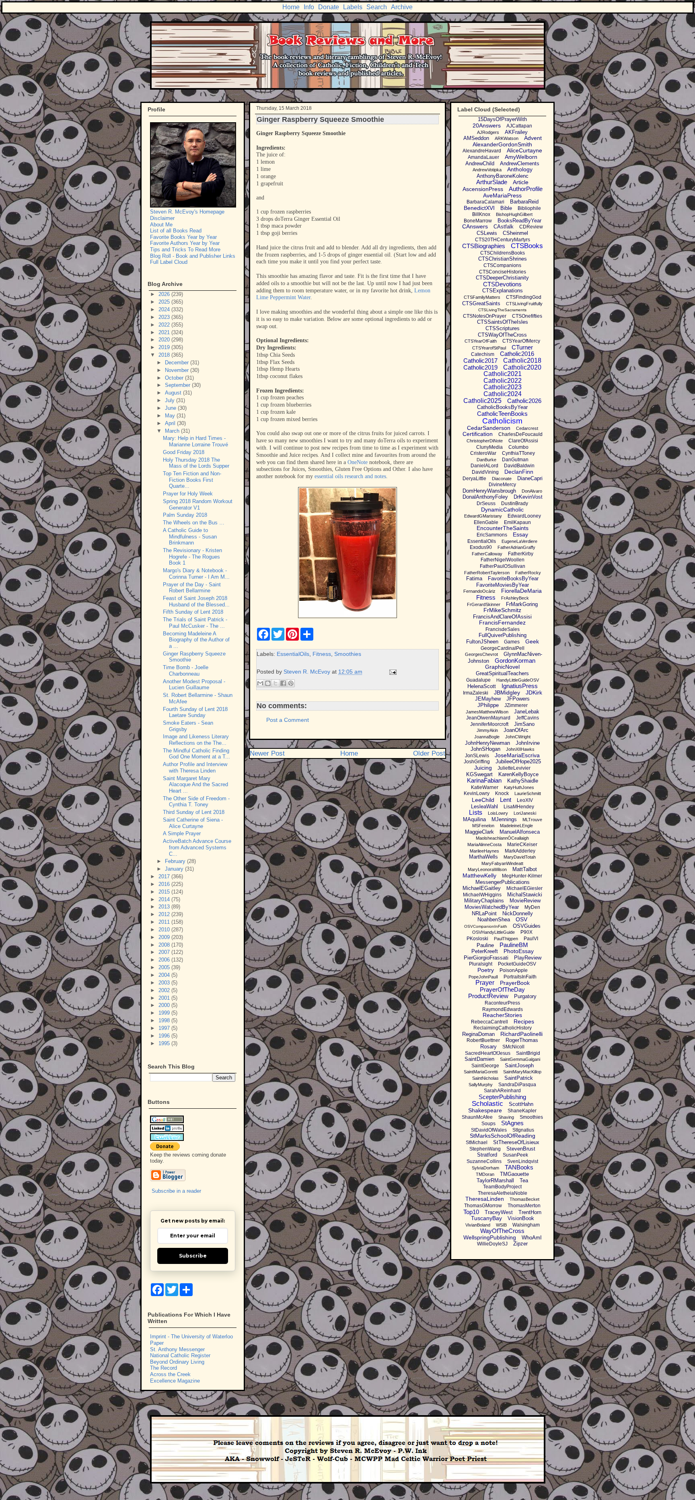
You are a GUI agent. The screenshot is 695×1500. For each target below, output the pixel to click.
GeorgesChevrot (481, 654)
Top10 (471, 1211)
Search (376, 7)
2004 (164, 975)
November (177, 370)
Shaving (506, 1117)
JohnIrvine (528, 743)
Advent (533, 138)
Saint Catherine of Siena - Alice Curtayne (193, 823)
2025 (164, 302)
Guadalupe (478, 680)
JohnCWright (518, 736)
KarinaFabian (484, 780)
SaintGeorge (485, 1065)
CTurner (522, 347)
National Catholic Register (180, 1355)
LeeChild (483, 800)
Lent (505, 799)
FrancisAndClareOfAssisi (502, 617)
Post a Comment (287, 720)
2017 (164, 876)
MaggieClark (479, 832)
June (171, 408)
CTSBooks (527, 246)
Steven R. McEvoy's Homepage (187, 212)
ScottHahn (521, 1104)
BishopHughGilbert (514, 214)
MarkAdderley (520, 851)
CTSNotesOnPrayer (484, 316)
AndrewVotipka (487, 169)
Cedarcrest (527, 428)
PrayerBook (515, 983)
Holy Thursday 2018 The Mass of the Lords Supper (196, 463)
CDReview (531, 227)
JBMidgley (507, 692)
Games (512, 642)
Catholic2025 (482, 400)
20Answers (487, 125)
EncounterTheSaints (502, 528)
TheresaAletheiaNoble (502, 1193)
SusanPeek (515, 1155)
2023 (164, 317)
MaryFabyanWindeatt (502, 863)
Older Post (429, 753)
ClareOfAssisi (523, 441)
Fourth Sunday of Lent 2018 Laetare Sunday (195, 712)
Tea (524, 1180)
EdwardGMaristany (483, 516)
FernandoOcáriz (479, 591)
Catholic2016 (517, 353)
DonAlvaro (532, 491)
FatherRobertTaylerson (487, 572)
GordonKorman (515, 660)
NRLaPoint (484, 913)
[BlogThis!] (268, 683)
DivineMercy (502, 484)
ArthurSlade (491, 182)
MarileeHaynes (484, 851)
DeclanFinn (518, 471)
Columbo (518, 447)
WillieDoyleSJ (492, 1244)
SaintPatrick (518, 1078)
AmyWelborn (521, 157)
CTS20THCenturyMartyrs (502, 239)
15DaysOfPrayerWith (502, 119)
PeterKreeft (484, 951)
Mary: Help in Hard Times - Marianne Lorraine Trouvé (195, 441)
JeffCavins (527, 718)
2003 (164, 983)
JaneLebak (526, 712)
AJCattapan (519, 126)
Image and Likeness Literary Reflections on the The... (196, 740)
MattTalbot (524, 869)
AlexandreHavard (482, 151)
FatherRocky (528, 572)
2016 (164, 884)
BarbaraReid (524, 202)
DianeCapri (530, 478)
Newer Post (267, 753)
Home (291, 7)
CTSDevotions (502, 284)
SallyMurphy (481, 1084)
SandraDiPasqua (517, 1084)
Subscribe (193, 1256)
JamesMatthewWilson (487, 711)
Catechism (482, 354)
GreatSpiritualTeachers (502, 673)
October (175, 378)
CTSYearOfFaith (481, 341)
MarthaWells (483, 857)
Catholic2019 (480, 367)
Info (309, 7)
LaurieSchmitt (527, 793)
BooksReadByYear (519, 221)
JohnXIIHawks (520, 749)
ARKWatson (506, 138)
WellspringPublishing (489, 1237)
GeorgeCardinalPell (502, 648)
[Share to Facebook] (283, 683)
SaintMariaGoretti (481, 1071)
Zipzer (520, 1244)
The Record (163, 1368)
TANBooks (519, 1167)
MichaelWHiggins (482, 895)
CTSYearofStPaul (489, 347)
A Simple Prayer (182, 833)
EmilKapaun (517, 522)
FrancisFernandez (502, 622)
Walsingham (526, 1225)
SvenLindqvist (522, 1161)
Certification (478, 434)
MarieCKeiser (522, 844)
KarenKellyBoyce (518, 774)
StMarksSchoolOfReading (502, 1135)
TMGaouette (514, 1174)
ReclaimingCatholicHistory (502, 1028)
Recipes (524, 1021)
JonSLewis (477, 755)
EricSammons (492, 535)
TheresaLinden (484, 1199)
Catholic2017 (480, 360)
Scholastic (487, 1104)
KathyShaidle (522, 781)
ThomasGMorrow (483, 1205)
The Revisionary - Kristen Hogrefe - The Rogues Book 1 (192, 556)
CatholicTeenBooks (502, 413)
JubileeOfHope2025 (518, 761)
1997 (164, 1028)
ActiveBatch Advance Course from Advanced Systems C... (197, 847)
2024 (164, 309)
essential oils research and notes (350, 476)
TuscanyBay (486, 1218)
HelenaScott (481, 686)
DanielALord (484, 465)
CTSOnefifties (527, 316)
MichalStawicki (524, 895)
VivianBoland (477, 1225)
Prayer (484, 982)
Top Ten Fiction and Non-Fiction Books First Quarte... (192, 480)
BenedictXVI (479, 208)
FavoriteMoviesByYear (502, 585)
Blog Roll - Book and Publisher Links (192, 256)
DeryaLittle (474, 478)
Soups (488, 1123)
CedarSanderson (488, 428)
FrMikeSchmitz (502, 610)
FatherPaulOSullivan (502, 566)
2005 (164, 967)
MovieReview (525, 901)
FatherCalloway (487, 553)
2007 (164, 952)
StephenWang (485, 1149)
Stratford (487, 1155)
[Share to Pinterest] (291, 683)
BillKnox (481, 214)
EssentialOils (293, 654)
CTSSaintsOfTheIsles (502, 322)
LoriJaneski (525, 813)
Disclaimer (162, 218)
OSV (521, 919)
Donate (328, 7)
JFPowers (518, 699)
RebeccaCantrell (489, 1022)
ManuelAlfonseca (520, 832)
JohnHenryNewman (487, 743)
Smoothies (347, 654)
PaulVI (531, 938)
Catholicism (502, 421)
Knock (502, 793)
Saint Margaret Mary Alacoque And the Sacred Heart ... (195, 784)
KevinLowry (476, 793)
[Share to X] (275, 683)
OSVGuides (527, 926)
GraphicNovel (502, 667)
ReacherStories (502, 1015)
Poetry (485, 970)
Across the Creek (170, 1374)
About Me (161, 225)
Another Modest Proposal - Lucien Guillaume (194, 684)
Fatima (474, 578)
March (173, 431)
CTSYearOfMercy (521, 341)
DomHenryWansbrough (489, 491)
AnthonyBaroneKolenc (502, 176)
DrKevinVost (528, 497)
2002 (164, 990)
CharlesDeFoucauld (520, 434)
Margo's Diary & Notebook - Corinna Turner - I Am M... (196, 573)
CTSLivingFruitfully (524, 303)
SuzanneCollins (484, 1161)
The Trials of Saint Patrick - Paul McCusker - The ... (195, 622)
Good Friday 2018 (183, 452)
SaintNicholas (485, 1078)
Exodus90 (481, 547)
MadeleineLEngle (516, 825)
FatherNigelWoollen (502, 560)
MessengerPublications (502, 882)
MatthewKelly (479, 875)
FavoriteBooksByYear (513, 578)
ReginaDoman (478, 1034)
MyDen (532, 907)
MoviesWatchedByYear (492, 907)
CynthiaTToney (518, 453)
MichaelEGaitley (482, 888)
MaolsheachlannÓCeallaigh (502, 838)
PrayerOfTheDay (502, 989)
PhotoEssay (519, 951)
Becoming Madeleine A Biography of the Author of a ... (196, 640)
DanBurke (486, 459)
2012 (164, 914)
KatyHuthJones (519, 787)
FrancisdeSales (502, 629)
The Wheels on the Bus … (193, 523)
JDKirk (534, 692)
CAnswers (475, 226)
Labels (352, 7)
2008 (164, 945)
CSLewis (487, 233)
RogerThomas (522, 1040)
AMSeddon (476, 138)
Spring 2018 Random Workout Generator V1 (197, 504)
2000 (164, 1005)
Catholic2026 (524, 400)
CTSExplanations (502, 291)
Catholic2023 (502, 387)
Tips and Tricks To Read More (185, 250)
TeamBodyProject (502, 1187)
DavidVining (485, 472)
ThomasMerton (524, 1205)
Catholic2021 (502, 373)
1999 (164, 1013)
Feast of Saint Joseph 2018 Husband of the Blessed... (196, 601)
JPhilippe (488, 705)
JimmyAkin (487, 730)
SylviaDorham (485, 1167)
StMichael (476, 1142)
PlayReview (527, 958)
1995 (164, 1043)
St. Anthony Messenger (177, 1349)
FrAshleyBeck (515, 598)
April (171, 423)
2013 (164, 907)
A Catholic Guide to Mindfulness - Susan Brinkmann (190, 536)
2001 (164, 998)
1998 (164, 1020)
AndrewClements (519, 163)
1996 (164, 1036)
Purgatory (525, 996)
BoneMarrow (478, 221)
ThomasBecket (524, 1199)
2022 (164, 325)
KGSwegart (479, 774)
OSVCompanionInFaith (485, 926)
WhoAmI (532, 1238)
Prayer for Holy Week (188, 494)
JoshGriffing (477, 761)
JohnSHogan (485, 749)
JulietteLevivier (514, 768)
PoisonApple (514, 970)
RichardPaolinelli (521, 1034)
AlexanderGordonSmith (502, 144)
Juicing (483, 767)
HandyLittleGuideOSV (517, 680)
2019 (164, 347)
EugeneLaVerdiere (519, 541)
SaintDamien (479, 1059)
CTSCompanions (502, 265)
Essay (520, 534)
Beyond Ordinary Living (177, 1362)
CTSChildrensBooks (502, 253)
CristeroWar (483, 453)
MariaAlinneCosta (484, 844)
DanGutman (515, 459)
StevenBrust (520, 1149)
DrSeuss (486, 503)
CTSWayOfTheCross (502, 335)
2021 (164, 332)
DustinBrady (514, 503)
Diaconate (502, 478)
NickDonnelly (517, 913)
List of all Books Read (176, 231)
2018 (164, 355)
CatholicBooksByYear (502, 407)
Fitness (322, 654)
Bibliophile (529, 208)
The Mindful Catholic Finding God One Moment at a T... (196, 754)
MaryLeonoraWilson (487, 869)
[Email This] (260, 683)
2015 (164, 892)
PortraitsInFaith (520, 977)
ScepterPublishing (502, 1096)
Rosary (488, 1047)
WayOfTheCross (502, 1230)
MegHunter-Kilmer (522, 876)
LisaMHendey (519, 807)
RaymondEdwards (502, 1009)
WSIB (501, 1225)
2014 (164, 899)
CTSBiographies (483, 245)
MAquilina (474, 819)
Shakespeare (485, 1110)
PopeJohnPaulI (483, 976)
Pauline (485, 945)
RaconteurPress (502, 1003)
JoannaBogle (487, 736)
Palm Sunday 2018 (185, 515)
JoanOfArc (516, 730)
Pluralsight (480, 964)
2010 (164, 930)
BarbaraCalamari (485, 202)
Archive (402, 7)
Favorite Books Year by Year (183, 237)
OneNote (358, 462)
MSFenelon (483, 825)
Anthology (520, 169)
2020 (164, 340)
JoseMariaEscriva (517, 755)
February (176, 861)
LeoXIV (525, 800)
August (174, 393)
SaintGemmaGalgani (520, 1059)
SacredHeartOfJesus (487, 1053)
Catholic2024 (502, 393)
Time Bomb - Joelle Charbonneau (185, 670)
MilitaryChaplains (484, 901)
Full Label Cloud (168, 262)
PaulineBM (514, 944)
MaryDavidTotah (520, 857)
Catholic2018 (522, 360)
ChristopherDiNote (485, 440)
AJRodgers (488, 132)
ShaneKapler (522, 1111)
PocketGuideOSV (517, 964)
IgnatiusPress (520, 685)
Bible (506, 208)
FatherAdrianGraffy (516, 547)
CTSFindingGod (523, 297)
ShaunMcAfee (477, 1117)
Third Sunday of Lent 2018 (193, 812)
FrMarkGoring (522, 604)
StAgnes (512, 1123)
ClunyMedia (489, 447)
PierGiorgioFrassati (486, 958)
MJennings (504, 819)
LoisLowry (498, 813)
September (178, 385)
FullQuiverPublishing (502, 635)
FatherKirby (520, 554)
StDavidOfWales (489, 1130)
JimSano (524, 724)
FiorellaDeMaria (521, 591)
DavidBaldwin (519, 465)
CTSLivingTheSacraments (502, 310)
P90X (526, 932)
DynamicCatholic (502, 509)
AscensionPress (483, 189)
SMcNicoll (513, 1047)
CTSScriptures (502, 328)
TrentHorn (529, 1212)
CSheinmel (515, 233)
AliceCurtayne (524, 150)
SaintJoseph (519, 1065)
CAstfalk (503, 227)
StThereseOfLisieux (516, 1142)
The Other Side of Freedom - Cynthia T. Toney (196, 801)
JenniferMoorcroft (489, 724)
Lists (475, 812)
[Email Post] (392, 671)
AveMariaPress (502, 195)
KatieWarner (484, 787)
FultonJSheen (482, 642)
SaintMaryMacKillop (522, 1071)
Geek (532, 641)
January (175, 869)
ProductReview (488, 995)
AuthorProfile (526, 188)
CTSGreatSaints (481, 303)
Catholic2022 (502, 380)
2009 (164, 937)
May (171, 416)
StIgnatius (523, 1130)
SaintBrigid (528, 1053)
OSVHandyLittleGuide (493, 932)
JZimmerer (516, 705)
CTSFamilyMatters (482, 297)
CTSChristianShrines (502, 259)
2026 (164, 294)
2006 (164, 960)
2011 (164, 922)
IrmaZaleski (475, 693)
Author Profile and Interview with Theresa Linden (195, 767)
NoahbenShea (493, 919)
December (177, 363)
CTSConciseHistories (502, 272)
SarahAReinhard (502, 1090)
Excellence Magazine (175, 1381)
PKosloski (477, 938)
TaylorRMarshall (495, 1180)
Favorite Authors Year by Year (185, 243)
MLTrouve (532, 819)
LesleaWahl (484, 806)
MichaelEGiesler (524, 888)
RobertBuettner (483, 1040)
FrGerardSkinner (483, 604)
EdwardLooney (524, 516)
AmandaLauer (483, 157)
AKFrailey (516, 132)
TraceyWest (499, 1212)
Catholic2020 (522, 367)
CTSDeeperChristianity (502, 278)
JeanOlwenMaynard (488, 718)
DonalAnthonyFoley (485, 497)
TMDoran (485, 1174)
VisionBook (521, 1218)
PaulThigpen (506, 938)
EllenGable (486, 522)
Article (520, 182)
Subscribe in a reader (176, 1191)
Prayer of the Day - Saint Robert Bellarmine (192, 588)
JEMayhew (488, 699)
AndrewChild (479, 163)
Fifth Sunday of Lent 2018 (193, 612)
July (170, 400)
